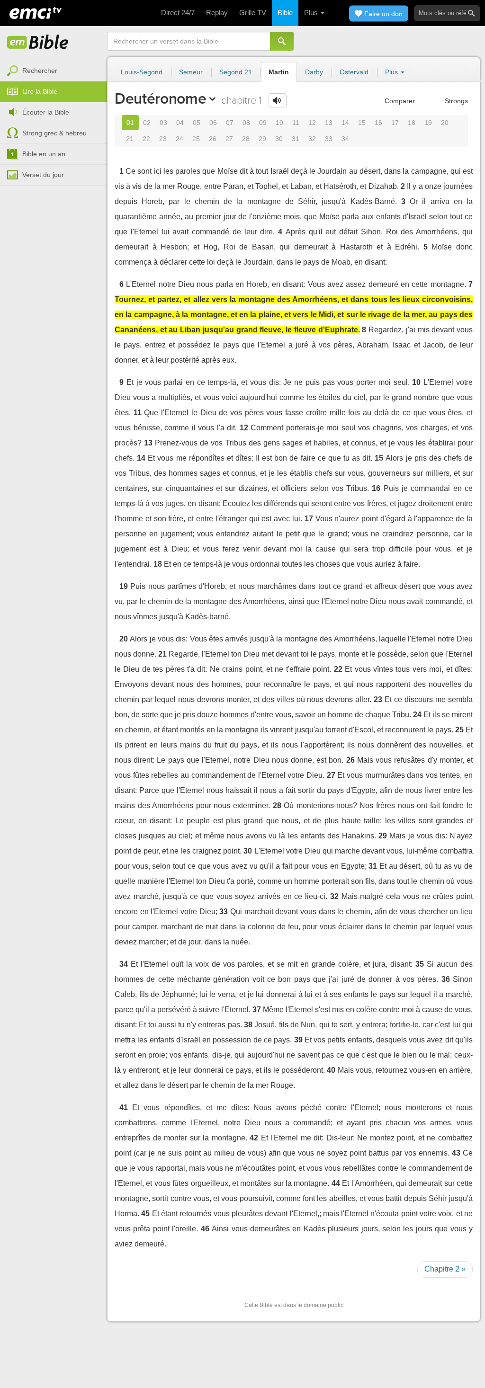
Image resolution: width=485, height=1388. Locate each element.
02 (147, 122)
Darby (314, 72)
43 (456, 1153)
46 (205, 1229)
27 (229, 138)
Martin (279, 72)
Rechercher (39, 70)
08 (246, 122)
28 (246, 138)
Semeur (191, 72)
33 (328, 138)
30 (279, 138)
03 (163, 122)
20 (445, 122)
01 (130, 122)
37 (256, 1009)
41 (123, 1107)
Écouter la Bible (45, 112)
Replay (217, 13)
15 (362, 122)
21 (130, 138)
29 (262, 138)
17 (395, 122)
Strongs (455, 101)
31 (295, 138)
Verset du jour (43, 174)
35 (419, 964)
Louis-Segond (141, 72)
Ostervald (354, 72)
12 (312, 122)
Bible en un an (43, 154)
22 (146, 138)
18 (411, 122)
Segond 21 (235, 72)
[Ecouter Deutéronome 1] (278, 100)
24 (179, 138)
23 (163, 138)
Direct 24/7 (178, 13)
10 (279, 122)
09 (263, 122)
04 (180, 122)
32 (312, 138)
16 (378, 122)
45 (145, 1214)
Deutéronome (160, 98)
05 (196, 122)
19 (428, 122)
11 (295, 122)
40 (331, 1070)
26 (212, 138)
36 (445, 979)
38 (248, 1025)
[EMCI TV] (35, 12)
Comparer (399, 101)
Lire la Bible (39, 91)
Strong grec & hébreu (54, 133)
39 (298, 1040)
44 (336, 1183)
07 (230, 122)
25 (196, 138)
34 (345, 138)
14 (345, 122)
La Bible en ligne (38, 42)
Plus (312, 13)
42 (254, 1138)
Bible (285, 13)
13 (328, 122)
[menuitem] (53, 71)
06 (213, 122)
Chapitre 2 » (445, 1269)
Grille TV (252, 13)
